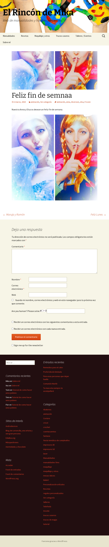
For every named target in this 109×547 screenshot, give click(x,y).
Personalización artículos (54, 484)
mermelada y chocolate (16, 447)
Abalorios (47, 409)
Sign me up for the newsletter (28, 345)
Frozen (88, 102)
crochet (46, 427)
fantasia (46, 436)
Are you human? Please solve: (26, 311)
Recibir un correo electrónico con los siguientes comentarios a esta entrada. (51, 322)
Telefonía (47, 506)
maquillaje (47, 467)
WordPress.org (12, 478)
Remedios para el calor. (53, 367)
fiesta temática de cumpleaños (56, 440)
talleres (46, 502)
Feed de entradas (13, 469)
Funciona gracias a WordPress (54, 541)
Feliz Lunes (98, 214)
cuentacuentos (49, 431)
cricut (45, 422)
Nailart (46, 480)
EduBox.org (10, 438)
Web (14, 294)
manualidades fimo (51, 462)
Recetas (24, 36)
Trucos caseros (62, 36)
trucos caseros (49, 515)
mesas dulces (49, 475)
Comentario (18, 246)
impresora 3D (49, 445)
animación (35, 102)
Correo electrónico (18, 287)
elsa (82, 102)
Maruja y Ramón (14, 214)
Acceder (9, 465)
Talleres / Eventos (83, 36)
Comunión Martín (50, 383)
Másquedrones (12, 442)
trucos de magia (50, 519)
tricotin (46, 511)
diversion (75, 102)
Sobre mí (7, 42)
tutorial (46, 524)
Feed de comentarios (15, 474)
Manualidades (9, 36)
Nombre (16, 279)
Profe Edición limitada (52, 372)
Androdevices (12, 426)
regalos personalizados (53, 493)
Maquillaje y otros (42, 36)
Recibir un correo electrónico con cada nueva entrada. (39, 328)
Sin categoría (46, 102)
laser (45, 453)
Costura (46, 418)
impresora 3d (49, 449)
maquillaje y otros (50, 471)
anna (68, 102)
